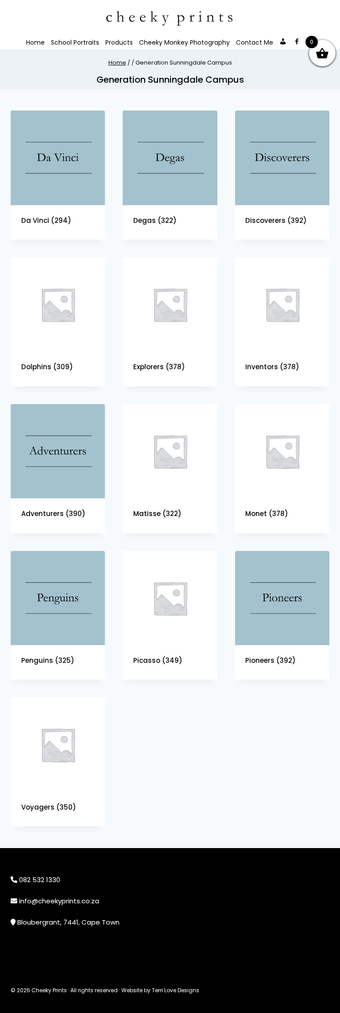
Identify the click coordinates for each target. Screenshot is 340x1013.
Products (119, 42)
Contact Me (254, 42)
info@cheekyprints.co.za (59, 901)
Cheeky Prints (49, 990)
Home (35, 42)
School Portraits (75, 42)
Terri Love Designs (175, 990)
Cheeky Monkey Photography (184, 42)
